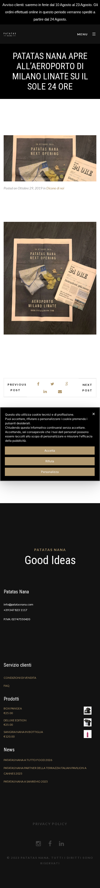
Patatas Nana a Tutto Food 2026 (28, 760)
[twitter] (52, 384)
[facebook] (38, 384)
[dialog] (50, 444)
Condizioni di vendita (20, 677)
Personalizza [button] (50, 471)
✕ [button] (93, 413)
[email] (60, 391)
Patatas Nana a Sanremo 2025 (26, 781)
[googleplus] (66, 384)
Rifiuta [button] (49, 461)
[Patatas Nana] (10, 34)
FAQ (6, 685)
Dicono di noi (55, 188)
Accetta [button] (49, 450)
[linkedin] (45, 391)
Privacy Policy (50, 824)
